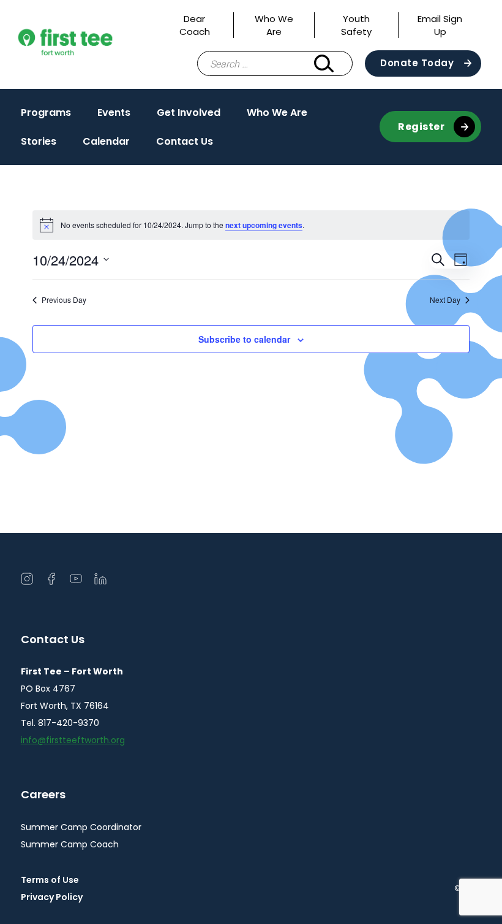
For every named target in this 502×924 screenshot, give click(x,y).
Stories (38, 141)
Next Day (445, 300)
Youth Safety (356, 25)
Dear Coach (194, 25)
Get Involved (188, 112)
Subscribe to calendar (244, 339)
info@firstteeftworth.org (73, 740)
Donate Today (417, 62)
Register (421, 127)
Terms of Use (50, 880)
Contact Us (184, 141)
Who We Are (274, 25)
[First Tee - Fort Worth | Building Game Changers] (88, 44)
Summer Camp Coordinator (81, 827)
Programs (46, 112)
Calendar (106, 141)
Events (113, 112)
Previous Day (64, 300)
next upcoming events (263, 225)
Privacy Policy (52, 897)
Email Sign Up (440, 25)
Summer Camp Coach (70, 844)
